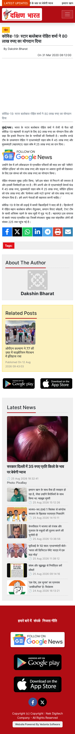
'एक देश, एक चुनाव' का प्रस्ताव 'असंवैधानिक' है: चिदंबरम (44, 584)
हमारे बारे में (25, 621)
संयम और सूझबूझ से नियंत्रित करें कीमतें (45, 568)
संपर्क (37, 621)
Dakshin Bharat (18, 48)
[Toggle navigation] (67, 14)
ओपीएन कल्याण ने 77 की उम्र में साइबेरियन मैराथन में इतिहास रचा (19, 352)
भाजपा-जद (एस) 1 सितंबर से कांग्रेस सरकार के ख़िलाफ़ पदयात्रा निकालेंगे (47, 511)
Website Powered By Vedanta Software (37, 724)
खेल (6, 29)
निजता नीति (49, 621)
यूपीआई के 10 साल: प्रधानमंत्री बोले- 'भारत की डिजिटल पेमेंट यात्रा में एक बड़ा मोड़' (48, 550)
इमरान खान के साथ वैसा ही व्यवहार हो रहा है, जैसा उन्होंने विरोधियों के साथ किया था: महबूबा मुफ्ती (47, 494)
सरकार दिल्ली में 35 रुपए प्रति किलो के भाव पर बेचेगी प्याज (35, 469)
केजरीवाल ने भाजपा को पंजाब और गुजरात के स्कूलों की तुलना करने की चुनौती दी (46, 531)
